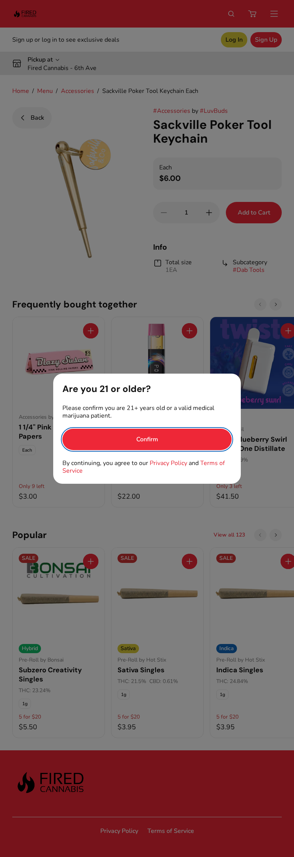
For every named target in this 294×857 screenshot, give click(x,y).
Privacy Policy (168, 463)
